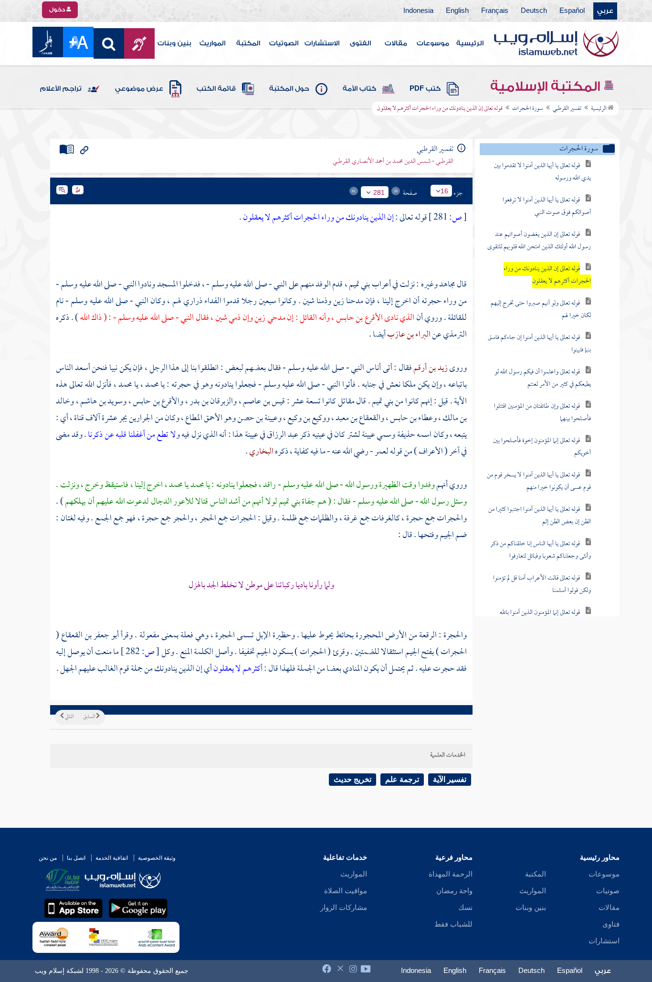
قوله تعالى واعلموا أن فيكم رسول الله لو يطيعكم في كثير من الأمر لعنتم (542, 378)
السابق (89, 717)
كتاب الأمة (359, 89)
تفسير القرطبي (567, 109)
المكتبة (248, 43)
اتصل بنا (76, 858)
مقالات (396, 43)
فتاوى (611, 924)
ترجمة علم (402, 779)
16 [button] (444, 191)
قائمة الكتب (216, 89)
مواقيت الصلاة (345, 891)
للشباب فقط (453, 924)
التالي (69, 717)
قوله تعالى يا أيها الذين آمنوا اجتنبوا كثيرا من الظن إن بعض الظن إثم (539, 516)
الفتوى (360, 43)
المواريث (212, 43)
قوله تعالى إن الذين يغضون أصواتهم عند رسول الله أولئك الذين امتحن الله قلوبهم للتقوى (539, 241)
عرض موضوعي (139, 89)
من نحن (48, 858)
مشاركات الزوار (343, 907)
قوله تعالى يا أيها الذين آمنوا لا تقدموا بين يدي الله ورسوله (542, 172)
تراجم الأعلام (61, 89)
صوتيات (608, 891)
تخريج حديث (352, 779)
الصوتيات (283, 43)
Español (572, 11)
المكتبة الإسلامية (546, 86)
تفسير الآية (449, 779)
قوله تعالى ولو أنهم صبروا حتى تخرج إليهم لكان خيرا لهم (541, 309)
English (457, 11)
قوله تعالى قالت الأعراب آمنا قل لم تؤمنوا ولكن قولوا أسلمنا (542, 584)
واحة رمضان (454, 891)
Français (494, 11)
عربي (605, 11)
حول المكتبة (289, 89)
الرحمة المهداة (451, 874)
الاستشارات (322, 43)
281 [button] (379, 192)
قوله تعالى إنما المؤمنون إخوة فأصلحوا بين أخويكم (542, 447)
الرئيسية (470, 43)
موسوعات (433, 43)
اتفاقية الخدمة (111, 858)
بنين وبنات (174, 43)
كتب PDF (425, 89)
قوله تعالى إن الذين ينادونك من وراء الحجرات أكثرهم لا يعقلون (547, 275)
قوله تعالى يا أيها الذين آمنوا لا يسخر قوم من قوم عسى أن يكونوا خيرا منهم (539, 481)
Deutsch (534, 11)
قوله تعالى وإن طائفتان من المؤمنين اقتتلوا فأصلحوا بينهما (542, 413)
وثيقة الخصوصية (157, 858)
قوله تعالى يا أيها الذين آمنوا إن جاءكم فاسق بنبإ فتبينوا (539, 344)
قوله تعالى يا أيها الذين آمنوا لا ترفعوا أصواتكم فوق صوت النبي (547, 206)
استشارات (604, 941)
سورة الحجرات (527, 109)
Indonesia (418, 11)
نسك (465, 907)
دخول (57, 9)
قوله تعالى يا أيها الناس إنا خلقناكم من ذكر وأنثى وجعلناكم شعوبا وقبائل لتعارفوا (540, 550)
